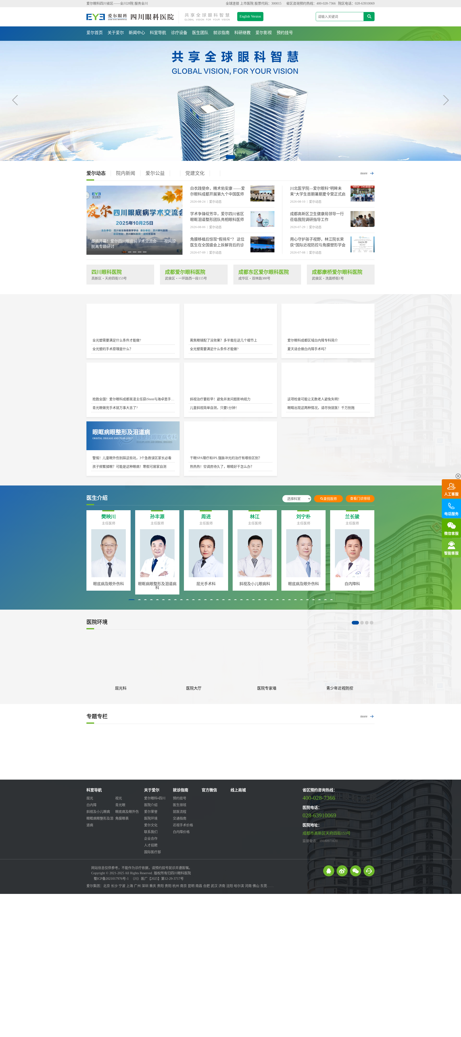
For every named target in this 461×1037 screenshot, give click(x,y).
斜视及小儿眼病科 (113, 584)
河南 (248, 886)
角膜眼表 (122, 818)
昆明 (191, 886)
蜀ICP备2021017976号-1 (111, 878)
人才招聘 (151, 845)
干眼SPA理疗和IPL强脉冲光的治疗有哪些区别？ (226, 458)
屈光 (89, 798)
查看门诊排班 (360, 498)
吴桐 (260, 516)
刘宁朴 (162, 516)
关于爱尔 (116, 32)
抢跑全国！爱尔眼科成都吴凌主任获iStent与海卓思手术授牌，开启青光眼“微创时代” (155, 399)
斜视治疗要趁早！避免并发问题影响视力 (220, 399)
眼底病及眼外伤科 (162, 584)
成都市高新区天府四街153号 (327, 833)
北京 (106, 886)
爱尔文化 (151, 825)
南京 (183, 886)
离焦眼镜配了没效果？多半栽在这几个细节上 (223, 340)
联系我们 (151, 832)
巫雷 (357, 516)
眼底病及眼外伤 (127, 811)
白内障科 (211, 584)
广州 (137, 886)
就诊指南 (221, 32)
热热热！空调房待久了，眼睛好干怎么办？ (222, 466)
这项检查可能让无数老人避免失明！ (314, 399)
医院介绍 (151, 805)
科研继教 (242, 32)
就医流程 (179, 811)
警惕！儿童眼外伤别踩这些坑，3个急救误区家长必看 (131, 458)
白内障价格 (181, 832)
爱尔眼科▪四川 (154, 798)
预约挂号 (285, 32)
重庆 (152, 886)
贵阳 (160, 886)
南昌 (198, 886)
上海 (129, 886)
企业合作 (151, 838)
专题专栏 (97, 716)
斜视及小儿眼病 (98, 811)
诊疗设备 (179, 32)
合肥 (206, 886)
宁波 (122, 886)
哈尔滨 (239, 886)
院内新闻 (125, 173)
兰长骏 (211, 516)
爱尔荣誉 (151, 811)
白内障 (91, 805)
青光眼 (120, 805)
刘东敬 (309, 516)
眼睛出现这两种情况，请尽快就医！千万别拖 (321, 408)
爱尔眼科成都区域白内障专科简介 (312, 340)
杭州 (175, 886)
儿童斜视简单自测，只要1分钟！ (214, 408)
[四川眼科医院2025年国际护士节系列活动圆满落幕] (134, 253)
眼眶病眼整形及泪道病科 (260, 586)
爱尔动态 (96, 173)
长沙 (114, 886)
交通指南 (179, 818)
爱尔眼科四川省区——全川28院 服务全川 (117, 3)
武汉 (214, 886)
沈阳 (229, 886)
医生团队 (200, 32)
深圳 (145, 886)
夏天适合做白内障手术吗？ (307, 349)
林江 (114, 516)
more (367, 173)
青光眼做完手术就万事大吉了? (115, 408)
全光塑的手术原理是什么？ (112, 349)
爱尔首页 (94, 32)
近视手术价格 (183, 825)
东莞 (263, 886)
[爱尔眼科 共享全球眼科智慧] (230, 101)
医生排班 (179, 805)
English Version (250, 16)
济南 (221, 886)
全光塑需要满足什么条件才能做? (116, 340)
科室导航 (158, 32)
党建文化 (195, 173)
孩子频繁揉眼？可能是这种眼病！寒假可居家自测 (129, 466)
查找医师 (328, 499)
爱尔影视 (263, 32)
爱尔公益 (155, 173)
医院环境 (97, 622)
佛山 (256, 886)
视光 (118, 798)
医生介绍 (97, 498)
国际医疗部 (152, 852)
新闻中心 (137, 32)
